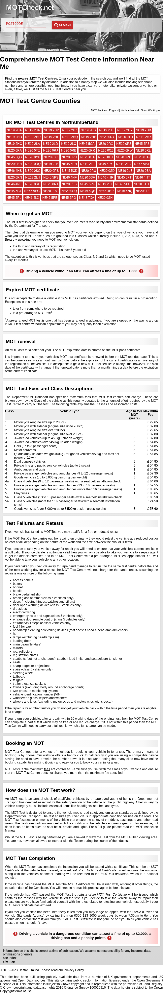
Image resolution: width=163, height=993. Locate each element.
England (113, 110)
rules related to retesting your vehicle (107, 901)
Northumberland (130, 110)
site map (9, 961)
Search (65, 25)
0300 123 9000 (85, 915)
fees (47, 769)
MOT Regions (99, 110)
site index (9, 957)
